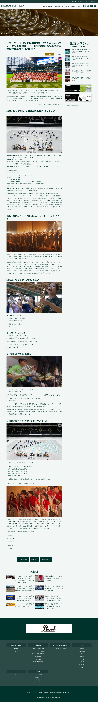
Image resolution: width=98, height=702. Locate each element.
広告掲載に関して (67, 692)
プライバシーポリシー (37, 692)
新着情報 (16, 648)
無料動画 (82, 648)
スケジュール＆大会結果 (60, 648)
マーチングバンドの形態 (38, 653)
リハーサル (81, 659)
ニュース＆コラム (47, 6)
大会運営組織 (38, 656)
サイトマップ (38, 677)
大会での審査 (38, 659)
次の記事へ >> (46, 559)
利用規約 (29, 692)
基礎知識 (57, 6)
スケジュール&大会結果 (68, 6)
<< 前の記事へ (23, 559)
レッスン (82, 656)
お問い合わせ (93, 1)
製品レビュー (82, 664)
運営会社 (46, 692)
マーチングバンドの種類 (38, 651)
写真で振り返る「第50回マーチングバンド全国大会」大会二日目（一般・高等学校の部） (81, 79)
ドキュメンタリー (81, 661)
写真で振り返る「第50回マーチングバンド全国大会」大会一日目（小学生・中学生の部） (81, 65)
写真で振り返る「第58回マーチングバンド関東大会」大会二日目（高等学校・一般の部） (81, 51)
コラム (16, 651)
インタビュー (82, 653)
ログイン (74, 1)
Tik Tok (10, 542)
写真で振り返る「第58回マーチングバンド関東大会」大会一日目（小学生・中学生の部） (81, 58)
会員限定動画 (82, 651)
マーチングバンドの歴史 (38, 648)
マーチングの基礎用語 (38, 661)
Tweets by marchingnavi (72, 105)
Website (10, 535)
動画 (79, 6)
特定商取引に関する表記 (55, 692)
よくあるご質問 (38, 674)
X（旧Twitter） (12, 538)
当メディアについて (82, 1)
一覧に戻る (34, 559)
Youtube (10, 548)
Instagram (10, 545)
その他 (81, 667)
